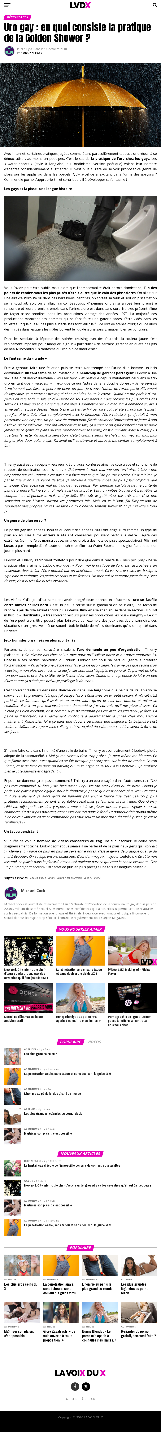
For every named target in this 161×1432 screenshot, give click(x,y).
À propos (88, 1399)
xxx (97, 878)
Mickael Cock (32, 53)
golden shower (70, 878)
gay (52, 878)
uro (89, 878)
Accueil (71, 1399)
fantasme (38, 878)
